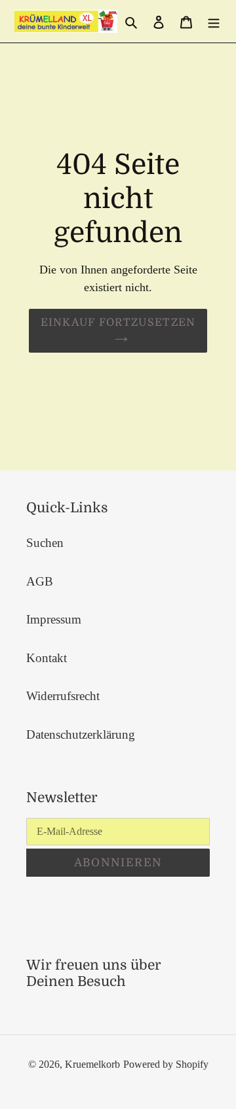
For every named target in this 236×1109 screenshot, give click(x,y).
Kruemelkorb (92, 1064)
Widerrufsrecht (63, 696)
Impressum (53, 619)
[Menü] (213, 21)
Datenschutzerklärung (80, 734)
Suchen (45, 543)
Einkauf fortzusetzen (118, 322)
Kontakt (46, 658)
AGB (39, 581)
